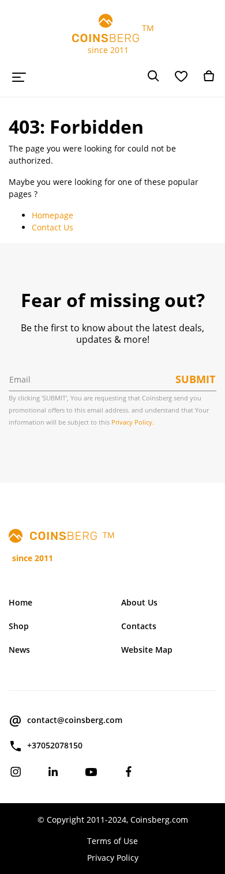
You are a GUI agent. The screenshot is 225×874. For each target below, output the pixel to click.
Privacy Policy (112, 857)
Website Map (146, 649)
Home (20, 602)
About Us (139, 602)
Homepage (52, 215)
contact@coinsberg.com (74, 719)
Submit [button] (195, 379)
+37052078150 (54, 745)
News (19, 649)
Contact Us (52, 227)
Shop (19, 625)
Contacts (138, 625)
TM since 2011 (113, 38)
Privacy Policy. (132, 422)
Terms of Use (112, 840)
